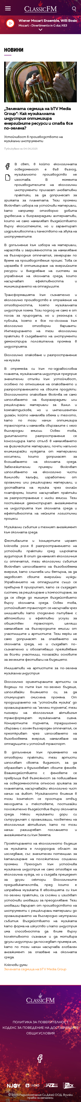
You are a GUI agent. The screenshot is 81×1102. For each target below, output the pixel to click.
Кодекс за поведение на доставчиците (40, 1027)
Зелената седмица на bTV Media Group (35, 969)
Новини (13, 50)
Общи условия (40, 1033)
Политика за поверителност (41, 1022)
